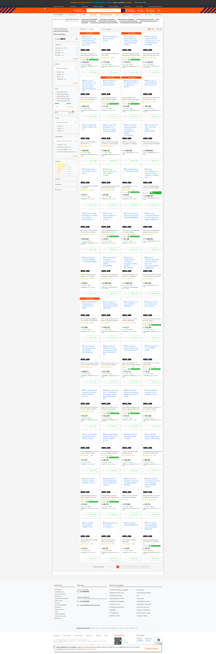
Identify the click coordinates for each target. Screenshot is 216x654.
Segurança (98, 635)
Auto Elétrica (140, 590)
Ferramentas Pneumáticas (117, 601)
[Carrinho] (157, 9)
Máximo (69, 103)
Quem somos (89, 635)
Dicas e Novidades (114, 6)
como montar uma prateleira (89, 19)
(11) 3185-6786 (84, 601)
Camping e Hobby (142, 616)
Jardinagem (113, 610)
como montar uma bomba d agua (128, 21)
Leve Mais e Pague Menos (155, 6)
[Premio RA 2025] (150, 637)
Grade (152, 29)
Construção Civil (114, 613)
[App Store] (126, 639)
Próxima (144, 567)
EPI (138, 595)
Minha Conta (58, 596)
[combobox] (106, 10)
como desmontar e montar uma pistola (131, 22)
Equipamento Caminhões (144, 604)
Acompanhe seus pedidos (61, 598)
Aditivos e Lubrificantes (143, 610)
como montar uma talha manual (107, 21)
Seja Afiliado (85, 6)
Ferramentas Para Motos (144, 593)
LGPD (56, 611)
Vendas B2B (73, 6)
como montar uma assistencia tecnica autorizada (104, 22)
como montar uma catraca (107, 19)
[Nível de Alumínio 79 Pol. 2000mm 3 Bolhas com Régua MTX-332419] (131, 87)
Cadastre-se (152, 11)
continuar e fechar (151, 648)
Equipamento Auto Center (117, 593)
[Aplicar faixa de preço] (76, 111)
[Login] (147, 10)
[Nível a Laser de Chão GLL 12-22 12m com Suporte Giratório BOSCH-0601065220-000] (110, 352)
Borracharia (140, 598)
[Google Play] (126, 642)
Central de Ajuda (59, 592)
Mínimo (57, 103)
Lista (161, 29)
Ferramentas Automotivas (117, 607)
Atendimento (58, 589)
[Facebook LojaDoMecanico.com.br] (54, 647)
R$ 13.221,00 (71, 113)
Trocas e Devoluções (60, 594)
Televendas (127, 6)
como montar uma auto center (145, 19)
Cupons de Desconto (58, 6)
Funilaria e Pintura (115, 616)
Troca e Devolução (78, 635)
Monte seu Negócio (98, 6)
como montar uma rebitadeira (125, 19)
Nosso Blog (58, 607)
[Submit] (123, 10)
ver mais (75, 58)
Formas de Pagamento (60, 605)
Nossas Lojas (139, 6)
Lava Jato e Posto (115, 604)
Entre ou (151, 10)
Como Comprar (59, 600)
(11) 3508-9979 (84, 592)
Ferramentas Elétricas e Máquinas (119, 590)
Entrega (57, 603)
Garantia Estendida (60, 614)
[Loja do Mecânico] (62, 10)
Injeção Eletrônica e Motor (117, 598)
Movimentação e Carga (143, 613)
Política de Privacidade (89, 649)
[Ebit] (141, 637)
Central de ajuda (67, 635)
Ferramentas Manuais (116, 595)
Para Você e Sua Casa (143, 607)
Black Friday (58, 618)
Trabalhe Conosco (59, 609)
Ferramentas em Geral (143, 601)
